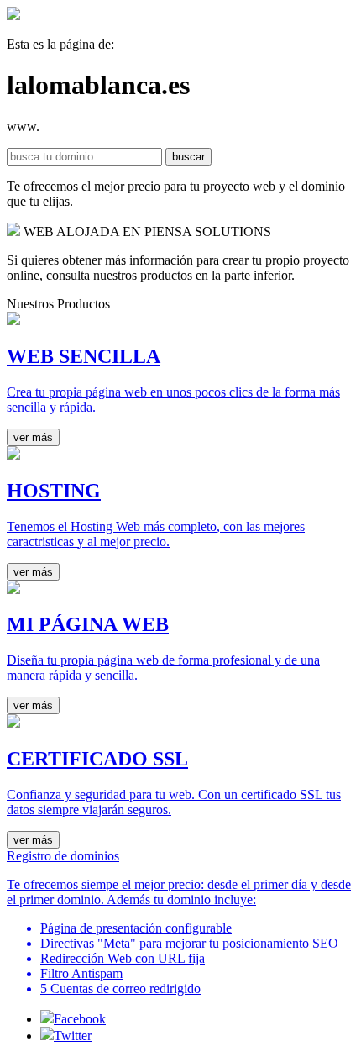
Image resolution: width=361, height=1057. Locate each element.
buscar (188, 156)
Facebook (80, 1019)
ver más (33, 437)
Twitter (73, 1035)
